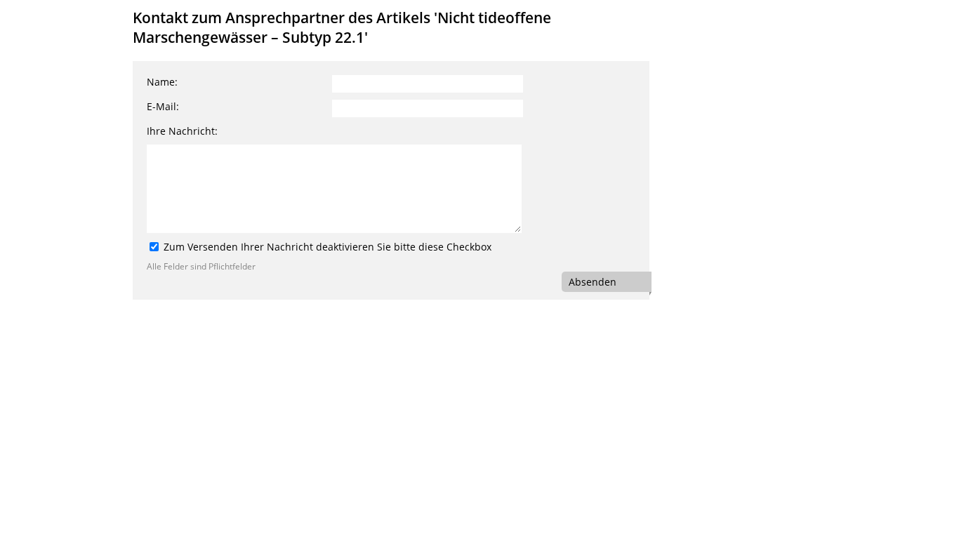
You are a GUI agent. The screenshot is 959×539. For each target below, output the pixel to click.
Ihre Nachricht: (182, 131)
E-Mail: (163, 106)
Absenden (592, 281)
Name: (162, 81)
